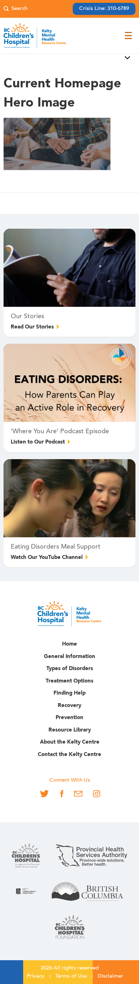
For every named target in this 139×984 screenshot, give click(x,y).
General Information (69, 656)
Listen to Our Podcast (38, 442)
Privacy (36, 976)
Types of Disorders (69, 669)
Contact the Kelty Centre (69, 754)
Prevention (69, 718)
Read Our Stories (32, 327)
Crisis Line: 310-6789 (104, 8)
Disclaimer (110, 976)
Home (69, 644)
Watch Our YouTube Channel (47, 557)
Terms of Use (71, 976)
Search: (15, 9)
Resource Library (69, 730)
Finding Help (69, 693)
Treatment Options (69, 681)
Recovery (69, 705)
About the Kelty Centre (69, 742)
